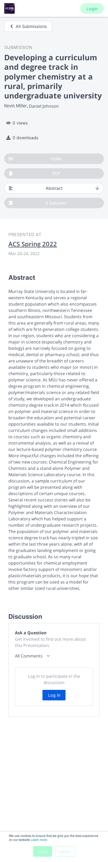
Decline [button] (65, 851)
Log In (54, 695)
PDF (56, 173)
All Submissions (31, 26)
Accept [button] (42, 851)
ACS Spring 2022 (32, 244)
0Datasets (56, 203)
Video (56, 158)
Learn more (39, 839)
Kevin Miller (15, 105)
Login (92, 8)
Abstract (54, 188)
